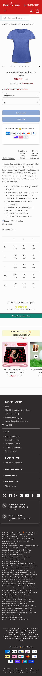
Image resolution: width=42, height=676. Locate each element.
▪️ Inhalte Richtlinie (10, 436)
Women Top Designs (22, 552)
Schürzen (5, 570)
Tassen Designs (15, 577)
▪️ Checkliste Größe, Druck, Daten (17, 410)
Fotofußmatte (6, 608)
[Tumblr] (32, 495)
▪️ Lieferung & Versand (12, 447)
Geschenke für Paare (27, 563)
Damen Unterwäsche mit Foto (11, 557)
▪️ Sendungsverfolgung (12, 417)
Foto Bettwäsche (18, 608)
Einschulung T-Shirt (28, 579)
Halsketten (33, 566)
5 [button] (22, 66)
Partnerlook (20, 559)
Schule (13, 581)
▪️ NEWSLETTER (10, 481)
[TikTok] (38, 495)
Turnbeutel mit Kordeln (24, 581)
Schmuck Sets (28, 568)
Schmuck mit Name (8, 566)
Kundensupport (24, 518)
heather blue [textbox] (9, 96)
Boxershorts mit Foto (31, 545)
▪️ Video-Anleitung (10, 414)
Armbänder (24, 566)
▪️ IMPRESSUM (9, 475)
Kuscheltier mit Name (29, 586)
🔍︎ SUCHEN (7, 425)
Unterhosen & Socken (24, 548)
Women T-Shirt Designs (23, 550)
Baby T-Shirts (22, 583)
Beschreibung (8, 158)
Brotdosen (5, 581)
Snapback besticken (23, 570)
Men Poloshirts (7, 541)
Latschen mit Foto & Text (20, 574)
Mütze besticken (20, 572)
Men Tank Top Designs (21, 541)
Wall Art (24, 612)
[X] (4, 495)
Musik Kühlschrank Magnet (10, 595)
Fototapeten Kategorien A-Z (11, 615)
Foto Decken (29, 608)
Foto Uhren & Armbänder (10, 590)
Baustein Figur (22, 604)
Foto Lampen (6, 601)
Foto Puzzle (6, 588)
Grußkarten (32, 612)
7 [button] (28, 66)
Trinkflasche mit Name (29, 577)
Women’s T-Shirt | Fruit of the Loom (16, 89)
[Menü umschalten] (4, 10)
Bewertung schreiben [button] (21, 316)
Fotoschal (30, 572)
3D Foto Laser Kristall (19, 601)
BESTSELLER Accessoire (25, 534)
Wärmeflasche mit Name (10, 599)
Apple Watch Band (26, 590)
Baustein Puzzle (7, 606)
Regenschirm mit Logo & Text (11, 612)
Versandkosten (27, 83)
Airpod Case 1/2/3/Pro (9, 592)
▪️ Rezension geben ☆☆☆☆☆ (15, 421)
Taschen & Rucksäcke (9, 583)
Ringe (18, 566)
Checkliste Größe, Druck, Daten (22, 154)
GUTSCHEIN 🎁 (19, 532)
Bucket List (31, 601)
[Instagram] (16, 495)
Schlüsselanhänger (25, 599)
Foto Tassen (33, 574)
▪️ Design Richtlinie (10, 440)
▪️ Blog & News (9, 486)
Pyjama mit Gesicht (8, 550)
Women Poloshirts (8, 552)
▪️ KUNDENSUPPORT (12, 402)
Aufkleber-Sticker (17, 588)
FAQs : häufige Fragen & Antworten (34, 154)
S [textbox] (4, 103)
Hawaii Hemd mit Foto (9, 543)
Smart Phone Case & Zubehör (27, 592)
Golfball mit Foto (19, 606)
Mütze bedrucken (7, 572)
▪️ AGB (5, 432)
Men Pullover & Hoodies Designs (12, 545)
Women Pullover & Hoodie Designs (13, 554)
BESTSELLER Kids (8, 536)
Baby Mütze (6, 586)
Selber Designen (7, 532)
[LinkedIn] (27, 495)
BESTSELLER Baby (21, 536)
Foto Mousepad (26, 595)
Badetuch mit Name (8, 559)
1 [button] (11, 66)
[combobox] (21, 95)
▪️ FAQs (5, 406)
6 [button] (25, 66)
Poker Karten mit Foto (9, 597)
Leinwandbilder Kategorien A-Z (12, 617)
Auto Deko (27, 588)
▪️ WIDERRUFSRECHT (12, 469)
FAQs (11, 518)
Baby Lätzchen (16, 586)
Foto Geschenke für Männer (11, 561)
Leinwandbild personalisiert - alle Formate (15, 619)
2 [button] (14, 66)
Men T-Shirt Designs (27, 539)
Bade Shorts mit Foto (9, 548)
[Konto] (31, 10)
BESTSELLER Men (31, 532)
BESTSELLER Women (9, 534)
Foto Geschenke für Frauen (11, 563)
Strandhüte (26, 557)
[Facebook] (10, 495)
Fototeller (5, 577)
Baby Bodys (31, 583)
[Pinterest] (21, 495)
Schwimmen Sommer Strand (11, 579)
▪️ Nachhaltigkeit (9, 451)
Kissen (35, 588)
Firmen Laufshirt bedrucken (11, 539)
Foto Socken (6, 574)
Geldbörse (16, 610)
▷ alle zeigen (21, 338)
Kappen (12, 570)
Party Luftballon (31, 606)
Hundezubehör (26, 610)
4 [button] (19, 66)
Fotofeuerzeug (7, 610)
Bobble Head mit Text (9, 604)
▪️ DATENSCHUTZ (10, 458)
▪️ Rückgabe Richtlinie (12, 444)
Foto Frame (21, 597)
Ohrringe (5, 568)
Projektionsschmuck (16, 568)
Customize (21, 119)
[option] (21, 45)
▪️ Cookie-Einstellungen (12, 462)
